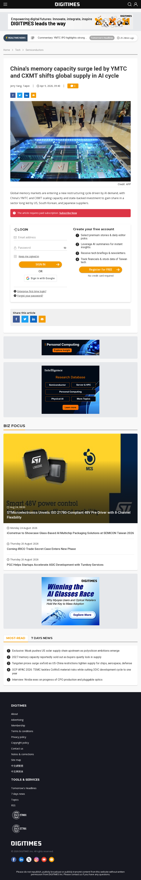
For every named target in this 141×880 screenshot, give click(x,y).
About (14, 714)
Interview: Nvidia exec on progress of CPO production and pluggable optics (57, 679)
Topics (15, 799)
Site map (16, 760)
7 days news (18, 793)
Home (6, 50)
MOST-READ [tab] (15, 638)
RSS (13, 805)
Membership (18, 725)
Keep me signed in (29, 256)
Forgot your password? (30, 295)
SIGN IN (40, 264)
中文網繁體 (17, 765)
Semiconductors (35, 50)
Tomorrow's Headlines (102, 37)
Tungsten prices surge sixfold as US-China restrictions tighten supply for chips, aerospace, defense (72, 663)
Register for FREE (100, 269)
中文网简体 (17, 771)
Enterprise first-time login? (31, 291)
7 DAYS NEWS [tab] (41, 638)
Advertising (17, 719)
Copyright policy (20, 742)
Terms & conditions (22, 731)
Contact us (17, 748)
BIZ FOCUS (14, 425)
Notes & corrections (22, 754)
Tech (17, 50)
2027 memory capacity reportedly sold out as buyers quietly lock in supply (56, 657)
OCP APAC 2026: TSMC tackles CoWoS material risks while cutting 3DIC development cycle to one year (71, 671)
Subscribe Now (68, 213)
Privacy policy (18, 737)
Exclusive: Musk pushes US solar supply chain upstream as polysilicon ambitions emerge (66, 650)
